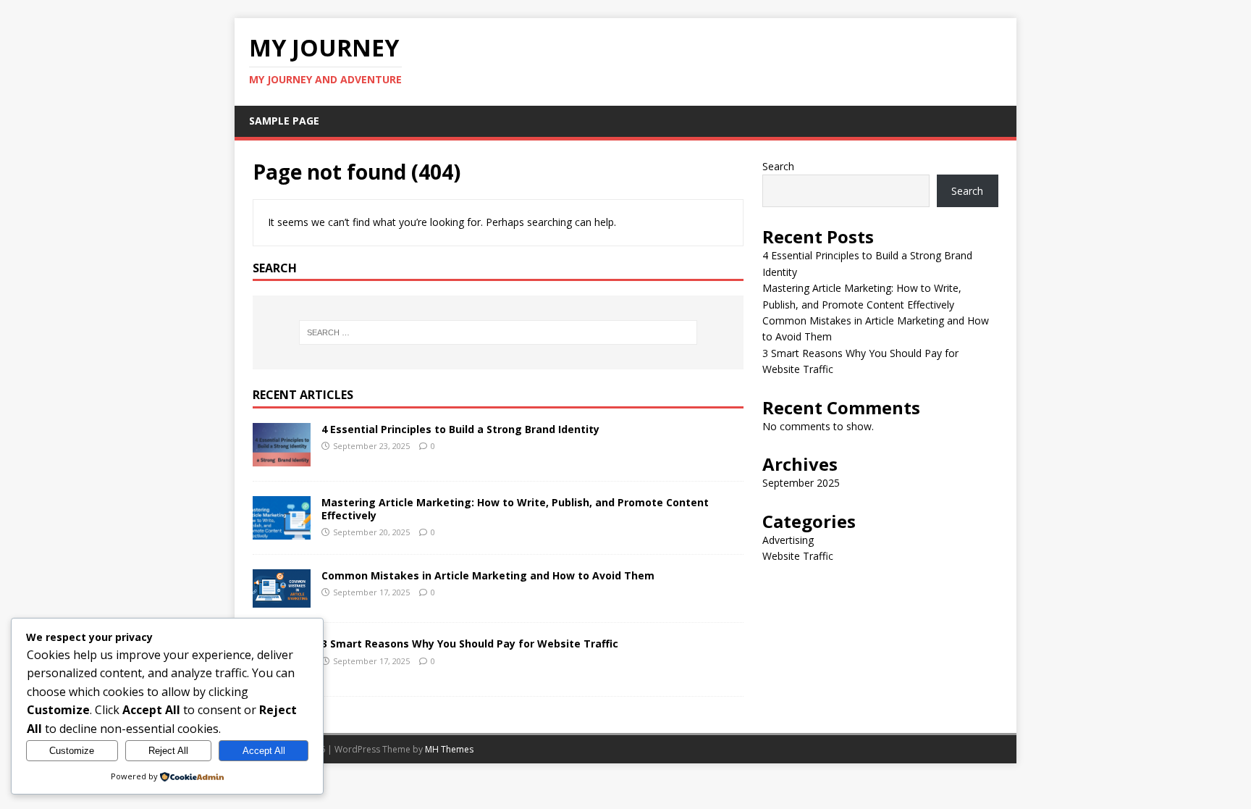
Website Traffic (797, 556)
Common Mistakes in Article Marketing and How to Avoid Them (487, 575)
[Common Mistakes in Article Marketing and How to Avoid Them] (282, 599)
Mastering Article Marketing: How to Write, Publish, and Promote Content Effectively (515, 508)
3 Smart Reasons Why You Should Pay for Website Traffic (469, 643)
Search (778, 166)
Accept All (264, 750)
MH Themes (449, 749)
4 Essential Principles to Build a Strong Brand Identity (460, 429)
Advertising (788, 540)
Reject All (168, 750)
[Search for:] (498, 332)
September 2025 (801, 483)
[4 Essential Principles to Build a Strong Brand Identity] (282, 458)
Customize (71, 750)
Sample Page (284, 120)
